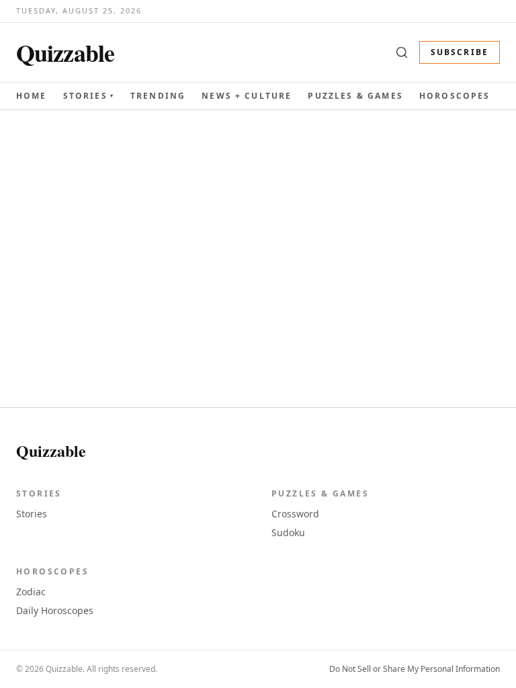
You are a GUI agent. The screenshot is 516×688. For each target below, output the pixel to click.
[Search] (401, 52)
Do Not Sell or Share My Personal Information (414, 669)
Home (31, 95)
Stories (88, 96)
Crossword (295, 513)
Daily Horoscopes (54, 610)
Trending (157, 95)
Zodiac (31, 591)
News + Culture (247, 96)
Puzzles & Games (355, 95)
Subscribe (459, 52)
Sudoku (288, 532)
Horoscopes (454, 95)
